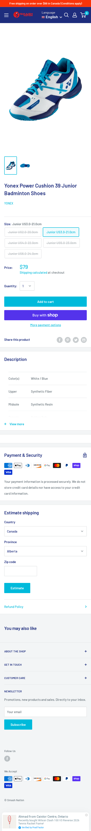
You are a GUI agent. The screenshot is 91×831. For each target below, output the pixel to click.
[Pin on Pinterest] (68, 339)
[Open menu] (6, 15)
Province (10, 542)
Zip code (10, 562)
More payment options (45, 325)
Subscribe (18, 724)
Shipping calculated (33, 272)
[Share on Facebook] (60, 339)
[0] (83, 15)
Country (9, 522)
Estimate (17, 588)
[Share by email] (84, 339)
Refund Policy (13, 607)
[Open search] (66, 15)
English (51, 17)
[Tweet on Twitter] (76, 339)
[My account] (75, 15)
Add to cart (45, 302)
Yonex (8, 203)
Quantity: (10, 286)
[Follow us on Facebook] (7, 759)
